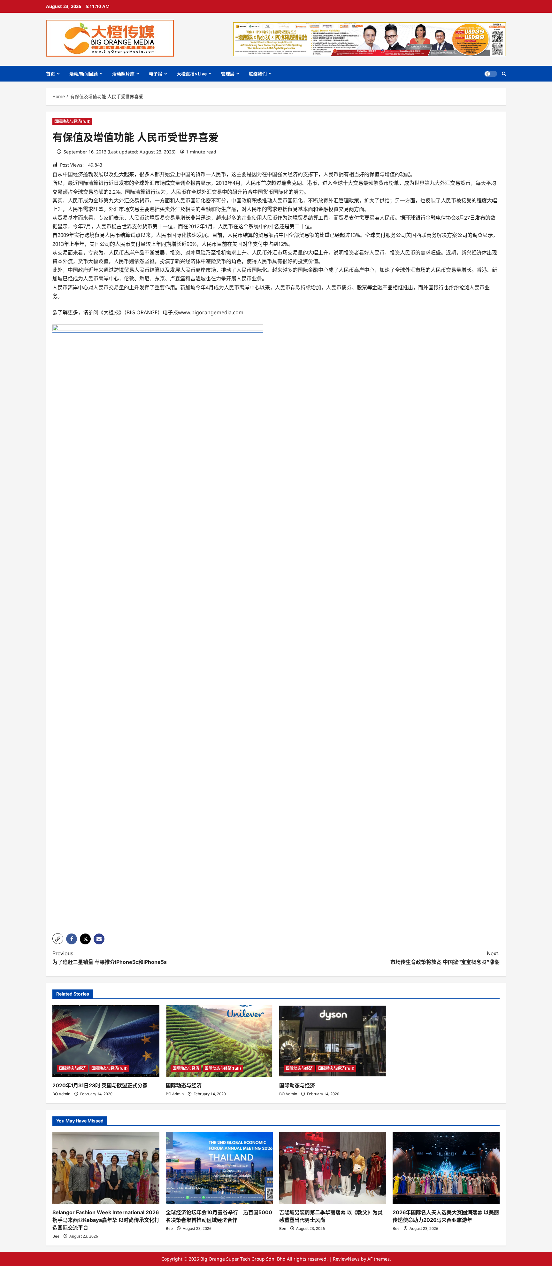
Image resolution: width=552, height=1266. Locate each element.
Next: (445, 957)
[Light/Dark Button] (490, 74)
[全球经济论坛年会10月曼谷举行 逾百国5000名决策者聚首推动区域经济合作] (219, 1167)
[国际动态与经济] (219, 1040)
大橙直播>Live (192, 73)
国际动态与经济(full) (72, 121)
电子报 (155, 73)
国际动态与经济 (72, 1068)
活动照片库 (123, 73)
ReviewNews (346, 1259)
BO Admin (61, 1094)
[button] (504, 73)
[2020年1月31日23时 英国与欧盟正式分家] (105, 1040)
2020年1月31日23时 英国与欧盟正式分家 (100, 1085)
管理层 (227, 73)
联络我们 (258, 73)
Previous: (109, 957)
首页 (50, 73)
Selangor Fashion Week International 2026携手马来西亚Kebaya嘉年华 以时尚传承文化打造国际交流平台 (105, 1220)
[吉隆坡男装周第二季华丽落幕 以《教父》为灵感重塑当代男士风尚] (332, 1167)
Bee (55, 1236)
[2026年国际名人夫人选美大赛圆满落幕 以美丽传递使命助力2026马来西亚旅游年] (446, 1167)
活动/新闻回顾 (83, 73)
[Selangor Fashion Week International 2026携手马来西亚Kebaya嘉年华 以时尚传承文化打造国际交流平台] (105, 1167)
